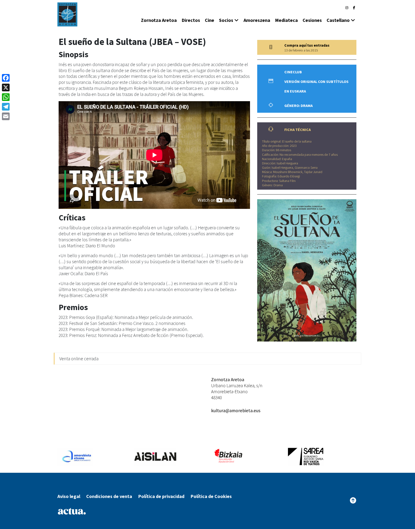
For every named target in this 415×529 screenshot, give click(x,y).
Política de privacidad (161, 496)
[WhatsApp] (6, 97)
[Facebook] (354, 7)
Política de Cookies (211, 496)
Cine (209, 20)
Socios (226, 20)
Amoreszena (257, 20)
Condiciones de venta (109, 496)
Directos (191, 20)
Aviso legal (68, 496)
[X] (6, 87)
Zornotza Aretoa (159, 20)
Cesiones (312, 20)
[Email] (6, 116)
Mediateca (286, 20)
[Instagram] (346, 7)
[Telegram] (6, 107)
